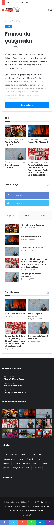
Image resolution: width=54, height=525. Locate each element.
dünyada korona (9, 459)
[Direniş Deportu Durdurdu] (15, 154)
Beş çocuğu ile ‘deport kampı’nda (31, 275)
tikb (27, 468)
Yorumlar (43, 215)
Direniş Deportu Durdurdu (17, 2)
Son (27, 215)
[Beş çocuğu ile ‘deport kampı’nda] (12, 277)
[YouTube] (27, 515)
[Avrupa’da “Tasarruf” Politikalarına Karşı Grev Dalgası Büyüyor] (44, 433)
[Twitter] (23, 515)
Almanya (13, 455)
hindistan (6, 463)
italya (35, 463)
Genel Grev (31, 459)
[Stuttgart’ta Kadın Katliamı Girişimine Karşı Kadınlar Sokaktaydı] (10, 433)
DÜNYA (16, 21)
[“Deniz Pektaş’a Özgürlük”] (15, 131)
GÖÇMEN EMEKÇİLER (40, 506)
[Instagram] (30, 515)
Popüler (10, 215)
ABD (5, 455)
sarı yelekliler (18, 468)
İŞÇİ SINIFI (26, 506)
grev (40, 459)
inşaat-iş (26, 463)
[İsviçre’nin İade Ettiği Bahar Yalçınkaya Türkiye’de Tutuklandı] (44, 423)
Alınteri (23, 455)
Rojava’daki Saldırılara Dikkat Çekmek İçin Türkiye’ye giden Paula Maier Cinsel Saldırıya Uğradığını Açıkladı (38, 170)
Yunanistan (37, 468)
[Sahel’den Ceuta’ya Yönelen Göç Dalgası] (27, 433)
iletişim (41, 510)
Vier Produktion (43, 502)
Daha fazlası (26, 105)
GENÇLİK (21, 510)
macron (44, 463)
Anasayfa (8, 506)
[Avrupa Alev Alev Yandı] (38, 131)
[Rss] (33, 515)
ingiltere (17, 463)
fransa (21, 459)
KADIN (12, 510)
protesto (6, 468)
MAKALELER (31, 510)
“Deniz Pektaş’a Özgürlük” (12, 143)
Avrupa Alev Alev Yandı (38, 142)
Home (9, 21)
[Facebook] (20, 515)
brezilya (41, 455)
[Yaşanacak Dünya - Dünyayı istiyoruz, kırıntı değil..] (11, 10)
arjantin (32, 455)
